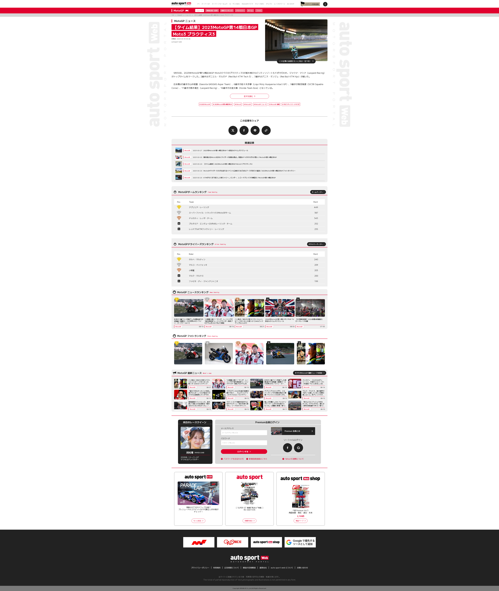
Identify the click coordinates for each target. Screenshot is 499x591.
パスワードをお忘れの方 (234, 459)
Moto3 (238, 104)
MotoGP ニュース (261, 104)
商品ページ (300, 520)
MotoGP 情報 (275, 104)
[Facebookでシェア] (244, 130)
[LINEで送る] (255, 130)
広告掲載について (231, 567)
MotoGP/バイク (247, 4)
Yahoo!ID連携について (294, 459)
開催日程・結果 (212, 10)
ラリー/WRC (259, 4)
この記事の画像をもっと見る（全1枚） (295, 61)
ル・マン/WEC (234, 4)
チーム (250, 10)
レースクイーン (279, 4)
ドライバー (240, 10)
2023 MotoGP (205, 104)
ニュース (199, 10)
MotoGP (248, 104)
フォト (259, 10)
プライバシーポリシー (200, 567)
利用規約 (217, 567)
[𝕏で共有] (233, 130)
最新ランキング (226, 10)
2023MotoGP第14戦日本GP (223, 104)
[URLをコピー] (266, 130)
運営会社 (263, 567)
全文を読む (248, 96)
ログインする (242, 451)
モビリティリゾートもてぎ (291, 104)
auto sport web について (282, 567)
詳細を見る (248, 520)
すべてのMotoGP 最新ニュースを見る (308, 373)
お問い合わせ (302, 567)
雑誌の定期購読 (249, 567)
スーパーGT (205, 4)
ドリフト (269, 4)
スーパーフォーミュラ (219, 4)
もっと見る (197, 520)
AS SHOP (290, 4)
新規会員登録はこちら (258, 459)
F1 (198, 4)
